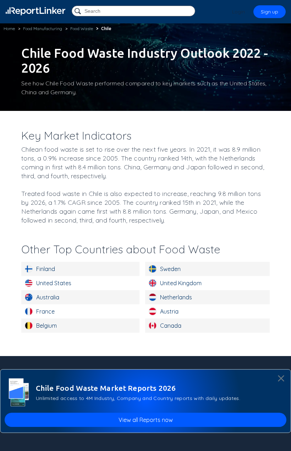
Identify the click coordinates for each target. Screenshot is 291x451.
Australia (47, 297)
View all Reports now (146, 419)
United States (53, 283)
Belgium (46, 325)
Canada (170, 325)
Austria (169, 311)
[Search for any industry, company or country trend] (78, 11)
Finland (45, 268)
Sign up (269, 12)
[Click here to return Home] (35, 11)
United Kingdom (181, 283)
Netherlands (176, 297)
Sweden (170, 268)
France (45, 311)
